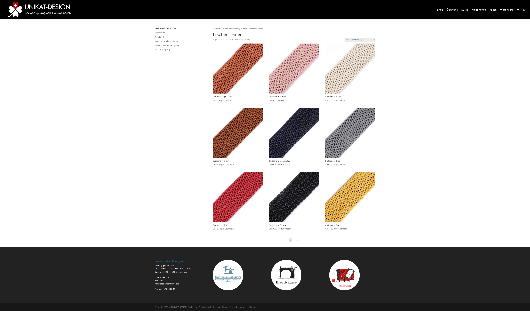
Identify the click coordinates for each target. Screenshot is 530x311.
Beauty (158, 37)
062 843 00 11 (168, 289)
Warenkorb (506, 10)
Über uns (452, 10)
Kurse (464, 10)
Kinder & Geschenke (164, 41)
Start (215, 28)
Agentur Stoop (220, 307)
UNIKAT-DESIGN (179, 307)
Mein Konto (479, 10)
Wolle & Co (160, 49)
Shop (440, 10)
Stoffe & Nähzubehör (164, 45)
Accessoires (160, 32)
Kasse (493, 10)
